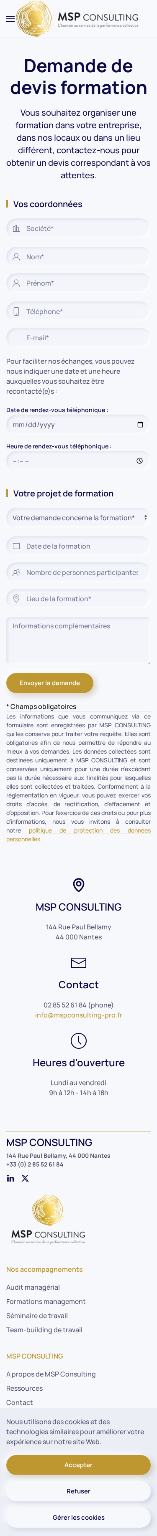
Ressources (24, 1388)
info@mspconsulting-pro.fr (78, 1015)
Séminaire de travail (37, 1315)
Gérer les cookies (79, 1517)
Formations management (46, 1301)
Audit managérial (33, 1287)
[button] (10, 19)
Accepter (78, 1464)
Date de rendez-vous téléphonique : (57, 410)
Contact (19, 1402)
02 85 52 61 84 (65, 1005)
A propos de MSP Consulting (51, 1374)
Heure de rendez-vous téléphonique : (59, 446)
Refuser (78, 1491)
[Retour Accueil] (79, 19)
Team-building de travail (44, 1329)
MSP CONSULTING (34, 1356)
